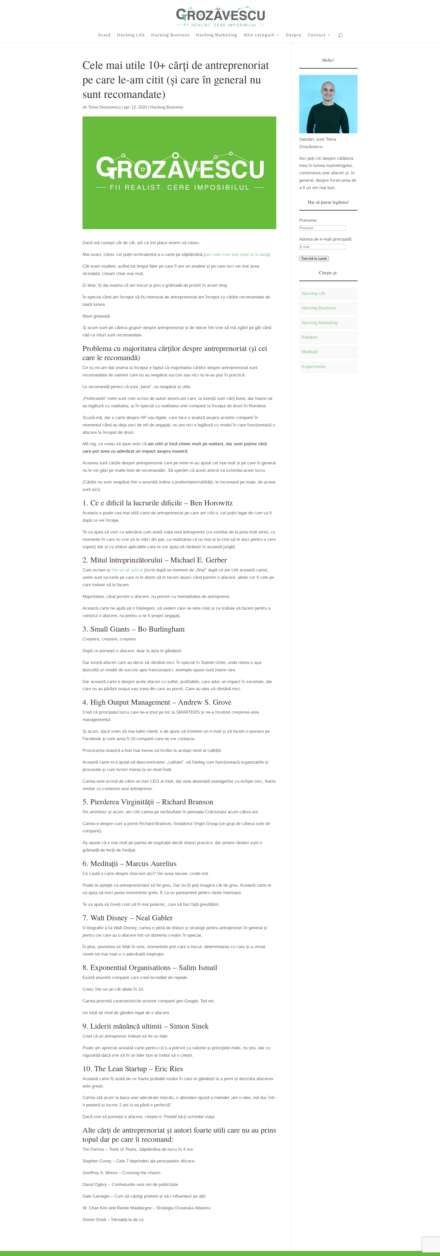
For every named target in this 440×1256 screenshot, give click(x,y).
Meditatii (310, 351)
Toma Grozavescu (104, 107)
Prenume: (308, 220)
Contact (317, 35)
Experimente (314, 366)
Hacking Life (131, 35)
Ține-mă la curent (314, 258)
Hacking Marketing (216, 35)
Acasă (104, 35)
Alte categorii (259, 35)
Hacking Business (170, 35)
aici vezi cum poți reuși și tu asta (236, 254)
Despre (293, 35)
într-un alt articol (127, 570)
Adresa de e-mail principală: (325, 239)
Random (310, 337)
